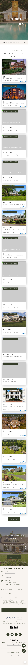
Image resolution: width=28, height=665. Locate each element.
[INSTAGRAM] (20, 634)
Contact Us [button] (14, 557)
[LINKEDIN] (12, 634)
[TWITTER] (16, 634)
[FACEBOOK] (7, 634)
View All (14, 519)
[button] (24, 42)
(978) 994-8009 (8, 577)
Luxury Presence (14, 645)
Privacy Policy (16, 604)
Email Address (6, 593)
